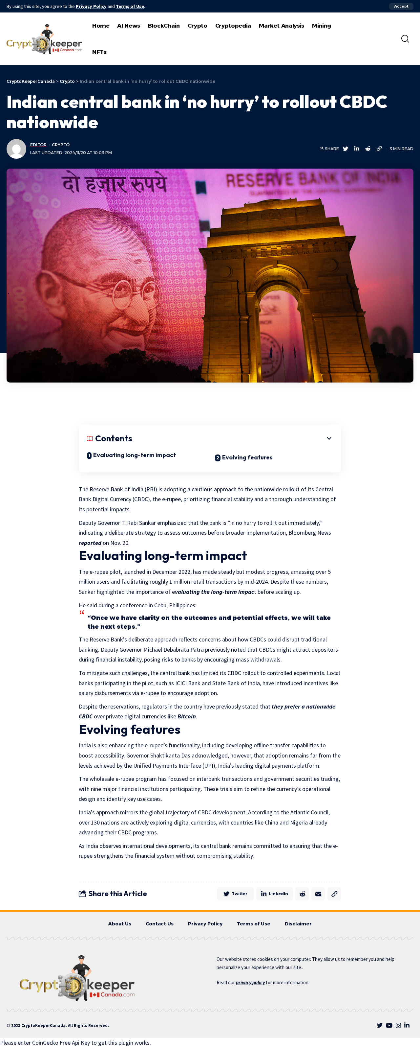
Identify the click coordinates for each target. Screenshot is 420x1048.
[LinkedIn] (407, 1025)
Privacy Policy (91, 6)
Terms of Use (130, 6)
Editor (38, 144)
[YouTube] (389, 1025)
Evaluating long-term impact (134, 455)
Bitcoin (187, 716)
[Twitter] (379, 1025)
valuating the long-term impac (214, 591)
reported (90, 543)
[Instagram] (398, 1025)
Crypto (61, 144)
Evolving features (247, 457)
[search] (405, 39)
